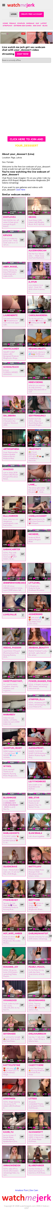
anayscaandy (11, 348)
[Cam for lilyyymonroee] (39, 770)
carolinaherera (38, 315)
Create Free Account (31, 14)
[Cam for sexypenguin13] (39, 404)
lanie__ (33, 484)
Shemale (30, 23)
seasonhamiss (37, 1000)
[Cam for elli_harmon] (14, 505)
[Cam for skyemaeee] (14, 1023)
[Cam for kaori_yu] (14, 1121)
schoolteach (11, 367)
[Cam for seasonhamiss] (39, 989)
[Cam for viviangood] (14, 989)
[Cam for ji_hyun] (39, 271)
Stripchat (7, 26)
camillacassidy (38, 516)
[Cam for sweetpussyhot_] (14, 670)
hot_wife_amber (12, 933)
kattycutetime (11, 1065)
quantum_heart (12, 748)
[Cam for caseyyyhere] (39, 1054)
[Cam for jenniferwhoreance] (14, 572)
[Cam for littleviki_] (39, 572)
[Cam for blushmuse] (14, 794)
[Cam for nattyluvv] (39, 855)
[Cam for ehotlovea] (14, 206)
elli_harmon (10, 516)
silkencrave (10, 866)
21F (22, 474)
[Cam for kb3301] (39, 206)
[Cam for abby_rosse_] (14, 263)
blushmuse (9, 797)
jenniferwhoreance (14, 583)
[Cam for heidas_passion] (14, 637)
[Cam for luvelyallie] (14, 603)
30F (22, 320)
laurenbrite (10, 315)
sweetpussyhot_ (13, 681)
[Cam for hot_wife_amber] (14, 922)
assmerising (36, 614)
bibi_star (34, 797)
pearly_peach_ (37, 967)
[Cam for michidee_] (39, 531)
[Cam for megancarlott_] (39, 338)
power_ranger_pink (40, 681)
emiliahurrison (37, 1033)
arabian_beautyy (39, 647)
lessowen (9, 1098)
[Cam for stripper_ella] (39, 696)
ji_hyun (33, 282)
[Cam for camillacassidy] (39, 505)
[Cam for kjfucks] (14, 232)
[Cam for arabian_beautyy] (39, 637)
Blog (45, 26)
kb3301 (32, 217)
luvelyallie (10, 614)
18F (22, 803)
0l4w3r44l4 (35, 833)
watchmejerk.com (27, 1206)
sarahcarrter (11, 549)
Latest (43, 23)
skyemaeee (9, 1033)
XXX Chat (37, 26)
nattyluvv (35, 866)
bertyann (34, 900)
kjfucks (7, 235)
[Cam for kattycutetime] (14, 1054)
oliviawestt (36, 1132)
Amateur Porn (21, 1190)
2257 (26, 1208)
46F (22, 371)
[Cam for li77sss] (39, 1087)
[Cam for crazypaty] (39, 438)
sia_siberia (9, 415)
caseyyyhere (36, 1065)
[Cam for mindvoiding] (39, 371)
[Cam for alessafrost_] (39, 737)
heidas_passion (12, 647)
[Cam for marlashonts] (14, 822)
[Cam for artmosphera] (14, 438)
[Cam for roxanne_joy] (14, 956)
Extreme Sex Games (23, 26)
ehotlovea (9, 217)
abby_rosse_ (10, 266)
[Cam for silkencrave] (14, 855)
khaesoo (8, 469)
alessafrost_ (36, 748)
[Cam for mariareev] (14, 703)
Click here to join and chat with (26, 139)
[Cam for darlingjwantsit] (39, 922)
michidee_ (34, 534)
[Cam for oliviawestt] (39, 1121)
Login (13, 14)
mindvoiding (36, 382)
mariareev (9, 714)
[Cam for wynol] (14, 763)
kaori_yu (8, 1132)
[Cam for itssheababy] (14, 889)
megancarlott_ (37, 348)
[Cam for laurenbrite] (14, 304)
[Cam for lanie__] (39, 473)
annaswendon (11, 1165)
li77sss (33, 1098)
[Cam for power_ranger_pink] (39, 670)
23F (47, 586)
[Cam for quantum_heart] (14, 737)
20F (22, 771)
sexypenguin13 (37, 415)
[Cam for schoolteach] (14, 363)
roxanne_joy (10, 967)
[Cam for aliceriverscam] (39, 239)
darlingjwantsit (38, 933)
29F (48, 420)
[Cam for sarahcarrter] (14, 538)
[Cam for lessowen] (14, 1087)
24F (22, 240)
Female (12, 23)
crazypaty (35, 449)
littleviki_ (34, 583)
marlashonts (11, 833)
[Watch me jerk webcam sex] (21, 5)
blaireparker (36, 1165)
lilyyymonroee (37, 781)
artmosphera (11, 449)
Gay (37, 23)
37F (49, 519)
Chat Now (23, 54)
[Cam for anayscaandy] (14, 338)
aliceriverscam (37, 250)
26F (22, 271)
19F (22, 870)
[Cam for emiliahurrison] (39, 1023)
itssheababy (10, 900)
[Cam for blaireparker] (39, 1154)
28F (47, 286)
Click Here (20, 189)
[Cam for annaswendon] (14, 1154)
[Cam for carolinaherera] (39, 304)
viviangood (10, 1000)
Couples (21, 23)
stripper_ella (37, 699)
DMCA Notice (42, 1206)
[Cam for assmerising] (39, 603)
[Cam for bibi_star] (39, 794)
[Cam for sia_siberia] (14, 404)
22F (49, 320)
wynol (7, 766)
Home (5, 23)
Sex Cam (34, 1190)
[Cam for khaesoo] (14, 466)
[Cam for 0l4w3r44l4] (39, 822)
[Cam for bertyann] (39, 889)
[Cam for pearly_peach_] (39, 956)
